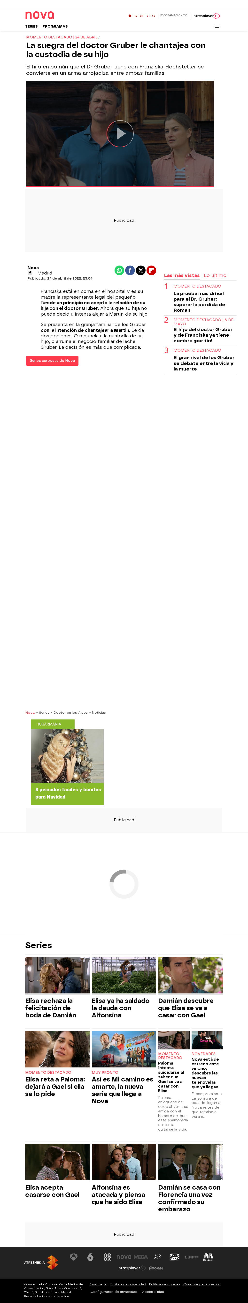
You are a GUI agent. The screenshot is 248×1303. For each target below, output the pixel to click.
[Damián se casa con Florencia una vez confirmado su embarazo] (190, 1162)
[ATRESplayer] (207, 16)
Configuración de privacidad (114, 1292)
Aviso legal (98, 1284)
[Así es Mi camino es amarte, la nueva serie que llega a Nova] (124, 1050)
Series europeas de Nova (52, 361)
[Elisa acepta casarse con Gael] (57, 1162)
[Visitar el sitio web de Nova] (124, 1257)
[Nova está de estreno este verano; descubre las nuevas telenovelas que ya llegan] (207, 1040)
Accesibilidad (153, 1292)
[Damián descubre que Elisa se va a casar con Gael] (190, 976)
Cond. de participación (202, 1284)
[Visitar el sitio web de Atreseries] (158, 1257)
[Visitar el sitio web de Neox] (107, 1257)
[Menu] (217, 26)
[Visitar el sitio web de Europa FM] (191, 1257)
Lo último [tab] (215, 275)
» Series (42, 712)
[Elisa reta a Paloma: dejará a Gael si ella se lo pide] (57, 1050)
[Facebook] (30, 273)
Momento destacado (197, 286)
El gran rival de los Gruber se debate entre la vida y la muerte (204, 363)
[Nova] (55, 15)
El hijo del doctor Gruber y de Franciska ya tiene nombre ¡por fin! (203, 335)
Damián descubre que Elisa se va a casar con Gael (186, 1008)
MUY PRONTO (105, 1073)
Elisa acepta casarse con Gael (52, 1191)
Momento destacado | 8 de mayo (203, 322)
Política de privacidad (128, 1284)
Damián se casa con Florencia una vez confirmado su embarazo (189, 1198)
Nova (30, 712)
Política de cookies (164, 1284)
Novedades (204, 1054)
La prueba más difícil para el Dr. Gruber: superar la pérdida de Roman (199, 302)
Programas (55, 26)
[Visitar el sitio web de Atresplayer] (132, 1268)
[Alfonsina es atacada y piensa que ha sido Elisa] (124, 1162)
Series (31, 26)
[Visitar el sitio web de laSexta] (90, 1257)
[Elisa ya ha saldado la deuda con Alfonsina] (124, 976)
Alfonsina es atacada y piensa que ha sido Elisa (118, 1195)
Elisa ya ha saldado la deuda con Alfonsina (120, 1008)
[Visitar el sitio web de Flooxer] (156, 1268)
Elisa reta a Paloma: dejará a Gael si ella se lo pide (55, 1086)
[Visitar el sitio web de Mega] (141, 1257)
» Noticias (97, 712)
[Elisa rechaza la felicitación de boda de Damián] (57, 976)
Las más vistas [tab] (182, 275)
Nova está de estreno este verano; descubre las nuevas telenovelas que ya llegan (205, 1073)
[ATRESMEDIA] (41, 1262)
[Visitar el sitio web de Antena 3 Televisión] (73, 1257)
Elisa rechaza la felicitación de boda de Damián (50, 1008)
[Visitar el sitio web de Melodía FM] (208, 1257)
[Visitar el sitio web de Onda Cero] (174, 1257)
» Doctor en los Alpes (69, 712)
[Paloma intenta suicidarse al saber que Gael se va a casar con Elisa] (173, 1040)
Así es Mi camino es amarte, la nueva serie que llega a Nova (122, 1090)
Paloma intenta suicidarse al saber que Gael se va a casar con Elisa (171, 1077)
